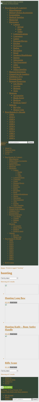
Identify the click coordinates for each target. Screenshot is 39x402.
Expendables (14, 15)
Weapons (13, 93)
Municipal (13, 19)
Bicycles (17, 107)
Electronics (14, 22)
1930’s (12, 121)
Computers (18, 36)
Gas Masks (18, 83)
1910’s (12, 117)
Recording (17, 50)
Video (19, 31)
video (15, 64)
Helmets (16, 88)
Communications (20, 34)
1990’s (12, 135)
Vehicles (12, 105)
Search (31, 142)
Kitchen (16, 43)
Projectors (17, 45)
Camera (16, 24)
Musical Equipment (17, 72)
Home (3, 268)
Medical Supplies (16, 17)
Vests (15, 90)
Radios (16, 48)
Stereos (16, 57)
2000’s (12, 138)
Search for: (4, 142)
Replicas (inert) (20, 102)
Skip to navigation (7, 2)
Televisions (18, 60)
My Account (9, 395)
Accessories (18, 95)
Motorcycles (18, 109)
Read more (13, 302)
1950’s (12, 126)
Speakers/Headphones (22, 55)
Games (16, 38)
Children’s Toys (16, 76)
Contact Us (8, 152)
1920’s (12, 119)
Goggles (16, 86)
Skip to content (18, 2)
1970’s (12, 131)
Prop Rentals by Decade (15, 112)
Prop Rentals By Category (16, 8)
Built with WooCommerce (19, 392)
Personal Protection (17, 81)
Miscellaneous (15, 10)
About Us (8, 148)
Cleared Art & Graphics (19, 74)
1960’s (12, 128)
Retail (15, 53)
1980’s (12, 133)
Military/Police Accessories (21, 12)
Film (19, 29)
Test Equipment (20, 62)
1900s (11, 114)
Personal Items (15, 79)
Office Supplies (20, 69)
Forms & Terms (10, 150)
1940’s (12, 124)
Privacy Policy (5, 392)
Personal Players (20, 41)
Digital (20, 27)
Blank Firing (18, 98)
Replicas (17, 100)
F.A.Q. (7, 154)
